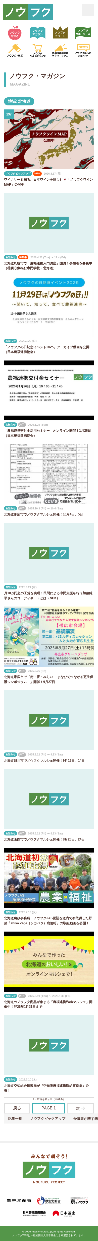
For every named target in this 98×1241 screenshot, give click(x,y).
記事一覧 (15, 1118)
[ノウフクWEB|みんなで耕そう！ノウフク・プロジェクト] (28, 12)
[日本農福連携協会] (34, 1213)
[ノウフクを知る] (15, 33)
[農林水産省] (19, 1200)
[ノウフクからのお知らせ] (83, 51)
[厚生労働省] (49, 1200)
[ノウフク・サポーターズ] (83, 33)
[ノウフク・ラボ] (15, 51)
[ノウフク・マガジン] (37, 33)
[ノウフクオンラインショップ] (37, 51)
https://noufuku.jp (42, 1231)
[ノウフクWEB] (49, 1169)
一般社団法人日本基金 (43, 1235)
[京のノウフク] (79, 1201)
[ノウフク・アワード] (60, 33)
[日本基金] (64, 1213)
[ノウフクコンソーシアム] (60, 51)
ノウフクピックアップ (47, 1118)
